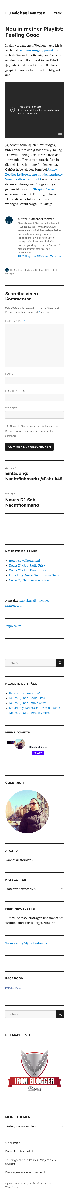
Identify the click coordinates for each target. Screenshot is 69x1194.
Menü (58, 12)
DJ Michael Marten (25, 13)
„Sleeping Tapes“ (43, 189)
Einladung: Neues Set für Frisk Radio (34, 575)
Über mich (12, 1143)
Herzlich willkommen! (24, 560)
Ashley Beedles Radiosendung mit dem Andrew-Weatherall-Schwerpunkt (34, 174)
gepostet (47, 50)
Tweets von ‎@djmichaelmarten (27, 943)
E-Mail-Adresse (16, 390)
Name (9, 373)
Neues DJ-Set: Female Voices (29, 580)
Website (11, 408)
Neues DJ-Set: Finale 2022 (27, 570)
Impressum (13, 626)
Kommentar (15, 320)
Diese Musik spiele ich (20, 1151)
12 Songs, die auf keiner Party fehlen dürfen (30, 1161)
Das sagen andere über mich (25, 1172)
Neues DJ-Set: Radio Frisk (27, 565)
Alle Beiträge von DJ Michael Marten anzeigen (43, 256)
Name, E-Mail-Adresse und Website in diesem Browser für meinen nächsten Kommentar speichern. (33, 431)
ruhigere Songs (29, 50)
